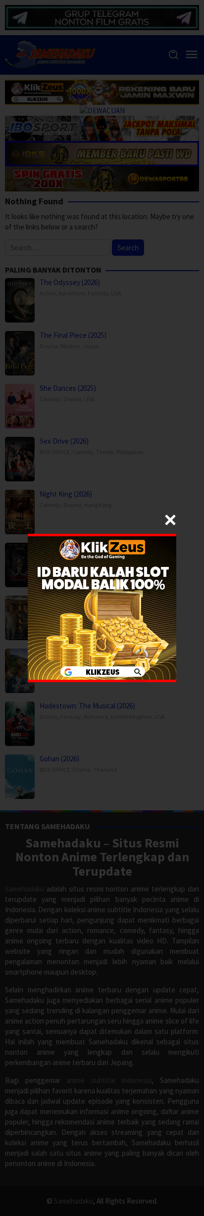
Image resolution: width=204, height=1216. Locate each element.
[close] (170, 520)
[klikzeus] (102, 607)
